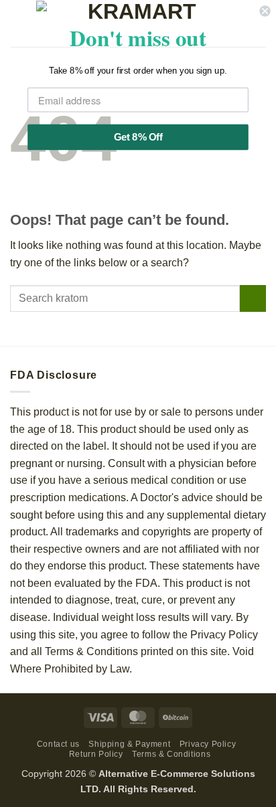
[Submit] (253, 298)
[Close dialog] (265, 11)
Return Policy (96, 754)
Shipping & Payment (129, 744)
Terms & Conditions (171, 754)
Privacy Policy (208, 744)
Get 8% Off (138, 137)
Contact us (58, 744)
